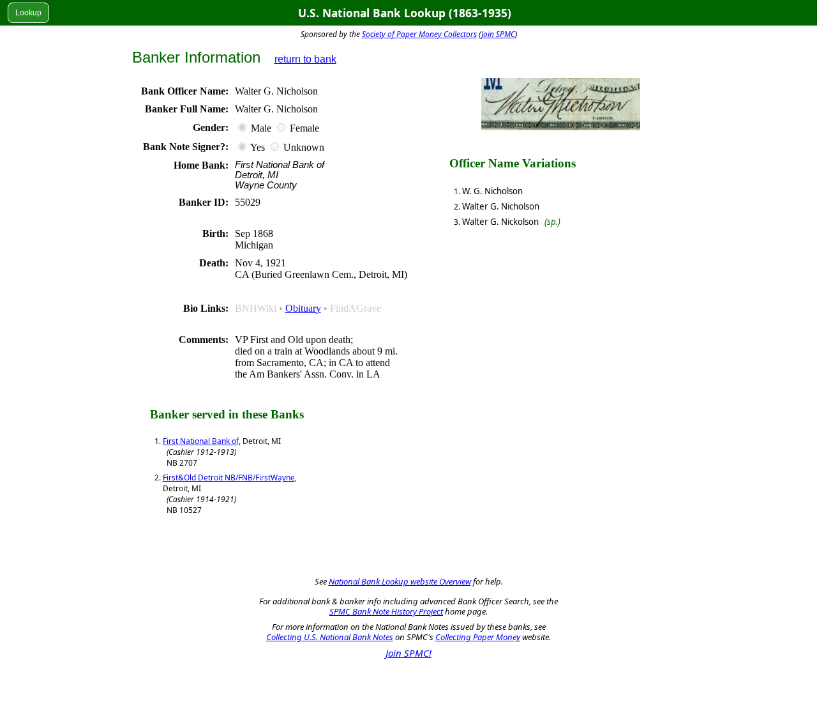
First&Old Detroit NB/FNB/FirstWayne (229, 477)
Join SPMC (498, 34)
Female (304, 128)
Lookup (28, 12)
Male (261, 128)
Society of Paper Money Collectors (419, 34)
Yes (257, 147)
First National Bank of (201, 441)
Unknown (303, 147)
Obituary (303, 308)
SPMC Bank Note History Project (386, 611)
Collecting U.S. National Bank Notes (329, 637)
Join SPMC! (408, 652)
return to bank (305, 59)
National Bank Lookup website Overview (400, 581)
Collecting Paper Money (477, 637)
